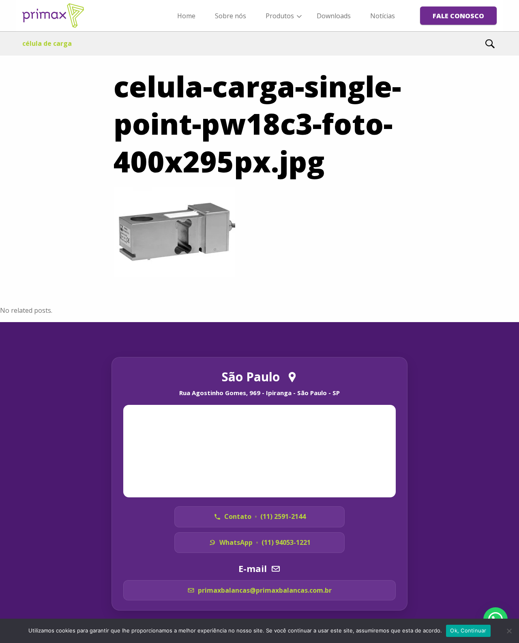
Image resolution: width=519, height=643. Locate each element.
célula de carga (47, 43)
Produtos (280, 15)
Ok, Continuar (468, 630)
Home (186, 15)
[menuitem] (186, 15)
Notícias (382, 15)
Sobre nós (230, 15)
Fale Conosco (458, 15)
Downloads (334, 15)
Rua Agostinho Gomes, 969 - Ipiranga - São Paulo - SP (259, 393)
